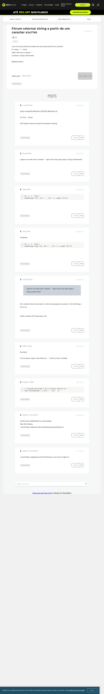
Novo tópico (15, 19)
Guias (57, 5)
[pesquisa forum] (86, 484)
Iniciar (82, 5)
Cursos (31, 5)
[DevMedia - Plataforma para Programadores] (10, 5)
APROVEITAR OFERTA (80, 12)
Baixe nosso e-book (66, 5)
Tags (89, 19)
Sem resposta (64, 19)
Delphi (15, 41)
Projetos (39, 5)
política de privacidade (77, 690)
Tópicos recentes (40, 19)
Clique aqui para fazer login (42, 493)
